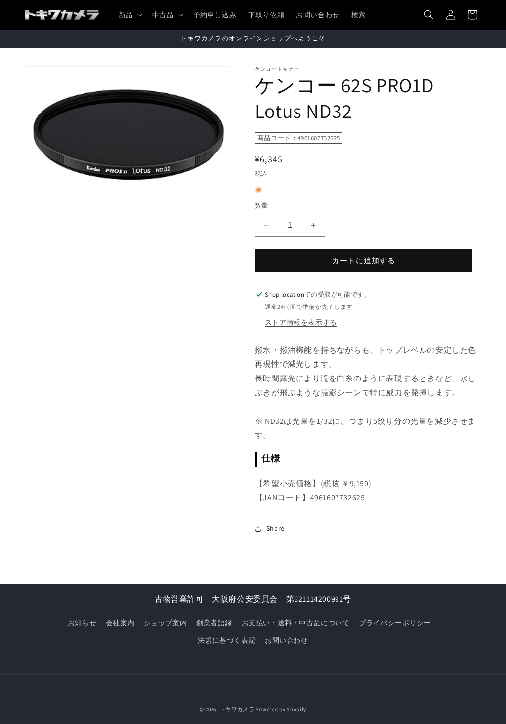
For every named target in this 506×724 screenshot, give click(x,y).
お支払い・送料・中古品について (296, 622)
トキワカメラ (237, 709)
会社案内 (120, 622)
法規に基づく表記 (226, 640)
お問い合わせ (286, 640)
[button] (129, 14)
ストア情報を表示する (301, 322)
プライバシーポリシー (395, 622)
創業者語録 (214, 622)
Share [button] (275, 528)
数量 (261, 205)
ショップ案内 (165, 622)
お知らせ (82, 622)
